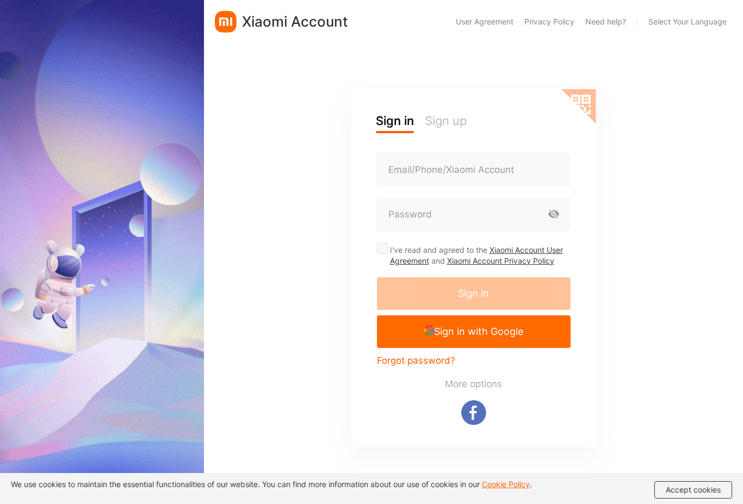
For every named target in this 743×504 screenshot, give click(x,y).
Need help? (605, 21)
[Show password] (553, 214)
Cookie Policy (506, 484)
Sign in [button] (395, 121)
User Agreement (484, 21)
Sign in (473, 293)
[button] (474, 331)
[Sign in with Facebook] (473, 412)
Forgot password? (416, 360)
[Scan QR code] (578, 106)
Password (410, 214)
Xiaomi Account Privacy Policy (500, 260)
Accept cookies (693, 489)
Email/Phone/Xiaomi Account (451, 169)
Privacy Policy (549, 21)
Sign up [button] (446, 121)
